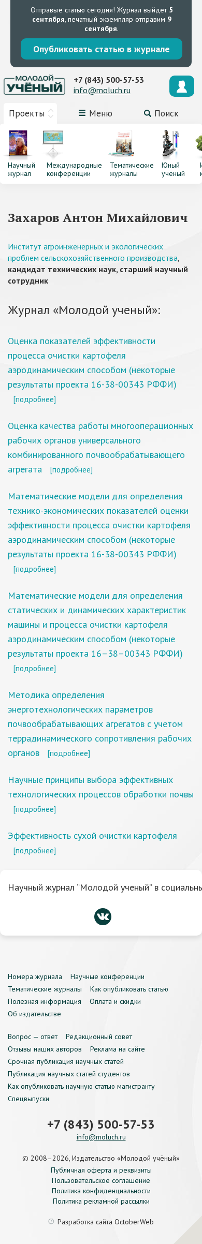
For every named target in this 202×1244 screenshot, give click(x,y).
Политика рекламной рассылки (101, 1201)
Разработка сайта (105, 1221)
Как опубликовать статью (129, 989)
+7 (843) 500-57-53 (109, 80)
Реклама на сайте (117, 1049)
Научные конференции (107, 976)
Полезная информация (44, 1001)
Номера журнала (35, 976)
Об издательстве (34, 1013)
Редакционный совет (99, 1036)
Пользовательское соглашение (101, 1180)
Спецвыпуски (28, 1098)
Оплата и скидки (115, 1001)
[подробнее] (34, 399)
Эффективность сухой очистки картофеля (92, 835)
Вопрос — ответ (32, 1036)
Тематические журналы (45, 989)
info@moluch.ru (102, 90)
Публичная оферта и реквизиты (101, 1170)
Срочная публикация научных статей (66, 1061)
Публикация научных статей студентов (69, 1073)
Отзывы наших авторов (45, 1049)
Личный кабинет (181, 86)
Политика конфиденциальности (101, 1190)
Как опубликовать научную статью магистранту (81, 1086)
